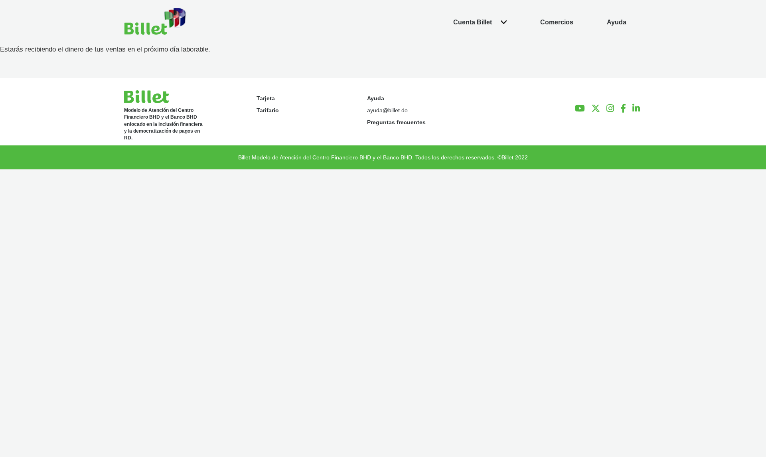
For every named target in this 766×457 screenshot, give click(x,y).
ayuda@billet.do (387, 110)
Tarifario (268, 110)
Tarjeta (266, 98)
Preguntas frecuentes (396, 122)
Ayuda (375, 98)
